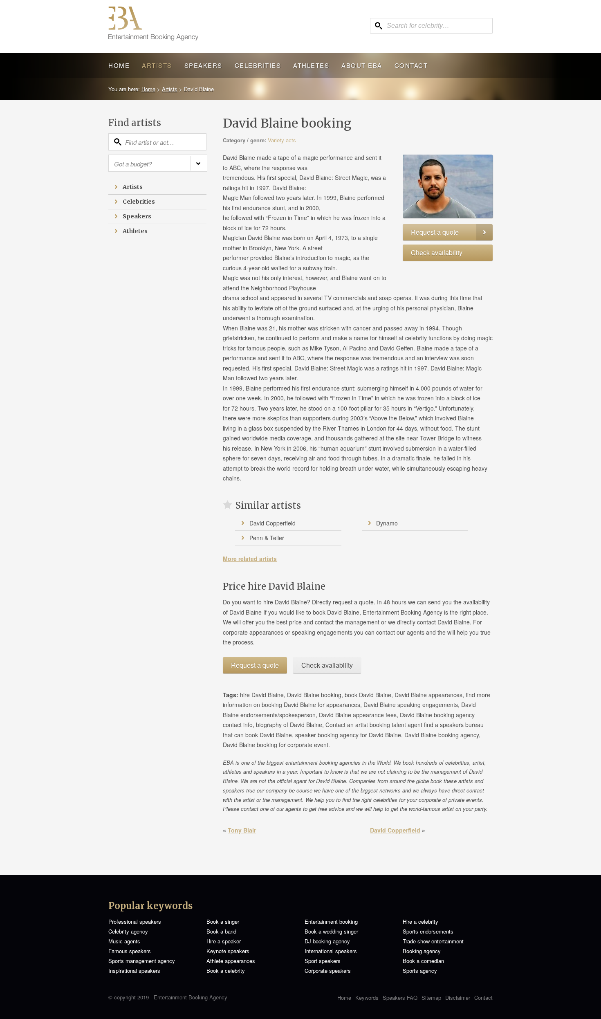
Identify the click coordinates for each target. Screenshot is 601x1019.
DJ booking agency (327, 941)
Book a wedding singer (331, 931)
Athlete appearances (230, 961)
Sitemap (431, 997)
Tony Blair (242, 830)
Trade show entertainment (433, 941)
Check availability (436, 252)
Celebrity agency (128, 931)
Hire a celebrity (420, 921)
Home (119, 65)
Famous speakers (129, 951)
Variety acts (282, 140)
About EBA (361, 65)
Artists (157, 65)
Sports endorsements (428, 931)
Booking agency (422, 951)
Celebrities (258, 65)
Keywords (367, 997)
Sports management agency (141, 961)
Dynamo (387, 523)
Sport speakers (323, 961)
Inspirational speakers (134, 970)
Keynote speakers (227, 951)
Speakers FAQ (400, 997)
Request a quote (435, 232)
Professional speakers (134, 921)
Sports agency (420, 970)
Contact (411, 65)
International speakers (331, 951)
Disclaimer (457, 997)
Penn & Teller (266, 538)
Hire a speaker (223, 941)
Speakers (203, 65)
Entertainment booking (331, 921)
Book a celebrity (225, 970)
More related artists (250, 558)
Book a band (221, 931)
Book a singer (222, 921)
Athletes (311, 65)
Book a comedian (423, 961)
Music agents (124, 941)
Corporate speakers (328, 970)
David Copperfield (272, 523)
